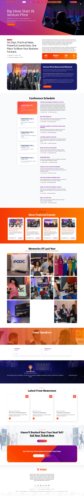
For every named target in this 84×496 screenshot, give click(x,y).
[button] (41, 379)
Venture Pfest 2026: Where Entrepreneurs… (18, 412)
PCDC (36, 489)
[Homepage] (16, 223)
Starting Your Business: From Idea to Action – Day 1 (15, 230)
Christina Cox (47, 348)
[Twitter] (38, 485)
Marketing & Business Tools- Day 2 (32, 230)
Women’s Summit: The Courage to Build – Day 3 (50, 230)
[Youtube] (46, 485)
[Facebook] (35, 485)
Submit (48, 455)
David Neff (17, 348)
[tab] (27, 108)
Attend (20, 238)
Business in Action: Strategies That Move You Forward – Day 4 (68, 230)
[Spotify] (49, 485)
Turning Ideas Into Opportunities (63, 412)
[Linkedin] (43, 485)
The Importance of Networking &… (40, 412)
